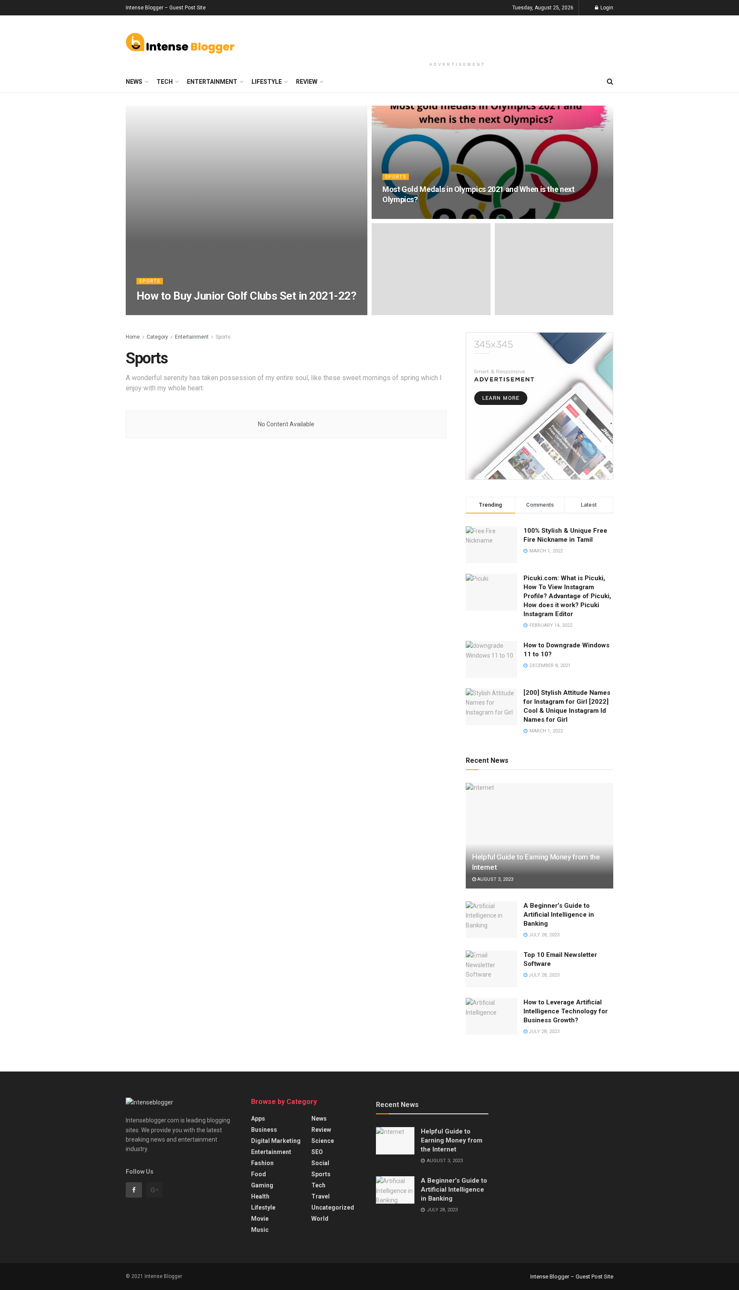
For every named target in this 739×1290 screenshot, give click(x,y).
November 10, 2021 (208, 312)
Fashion (262, 1163)
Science (322, 1140)
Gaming (262, 1185)
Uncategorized (332, 1207)
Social (320, 1163)
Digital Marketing (276, 1140)
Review (306, 81)
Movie (260, 1218)
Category (157, 337)
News (134, 81)
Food (258, 1174)
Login (606, 8)
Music (260, 1229)
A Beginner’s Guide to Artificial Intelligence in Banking (558, 914)
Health (260, 1196)
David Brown (160, 312)
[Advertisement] (457, 36)
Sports (149, 281)
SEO (317, 1151)
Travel (320, 1196)
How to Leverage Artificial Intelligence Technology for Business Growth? (565, 1011)
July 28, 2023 (543, 935)
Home (133, 337)
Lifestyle (266, 81)
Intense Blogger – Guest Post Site (166, 8)
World (319, 1218)
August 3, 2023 (494, 879)
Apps (258, 1118)
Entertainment (212, 81)
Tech (165, 81)
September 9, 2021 (409, 216)
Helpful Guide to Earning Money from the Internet (451, 1140)
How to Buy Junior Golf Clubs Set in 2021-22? (246, 295)
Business (264, 1129)
